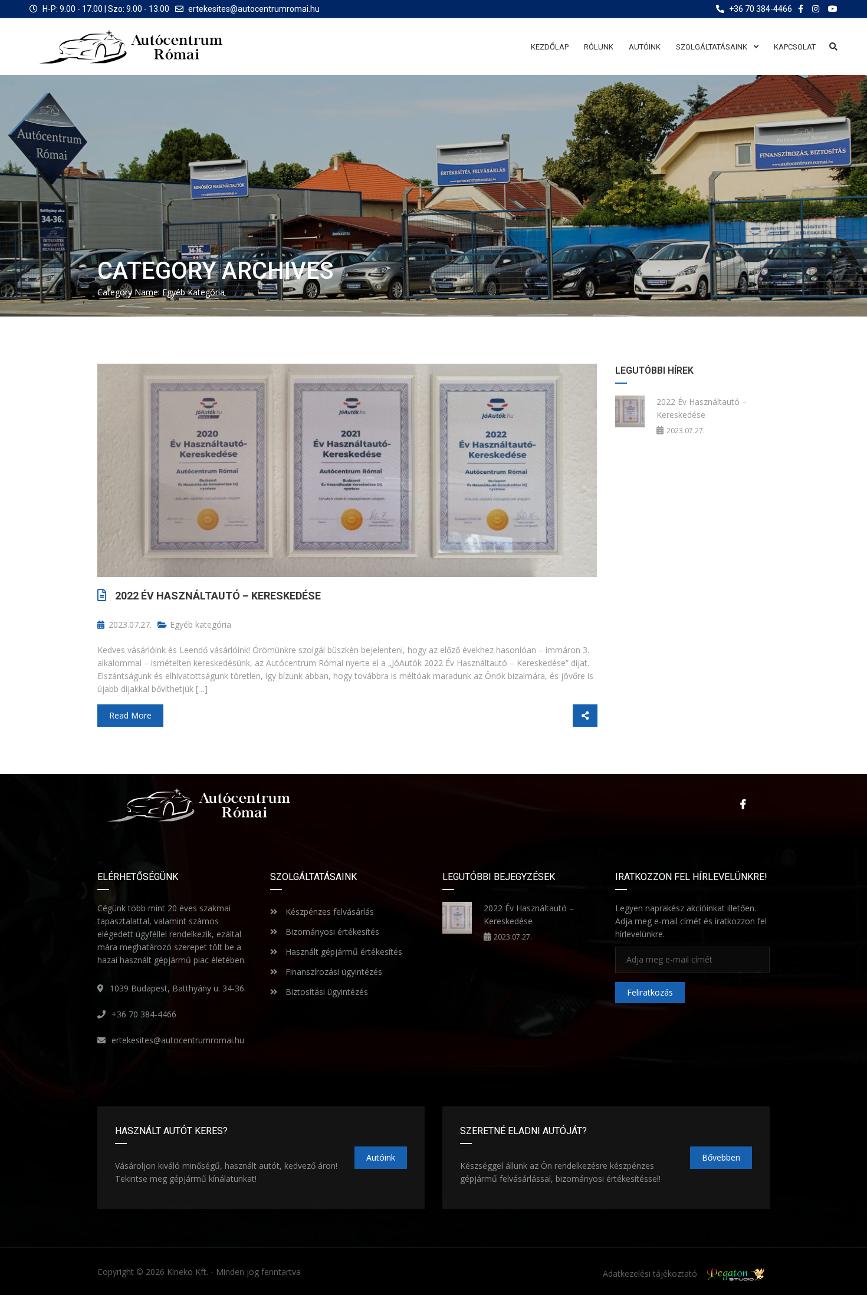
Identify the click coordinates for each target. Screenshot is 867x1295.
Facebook (740, 804)
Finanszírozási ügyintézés (332, 971)
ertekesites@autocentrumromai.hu (254, 9)
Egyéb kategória (200, 624)
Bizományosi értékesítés (331, 931)
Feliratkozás (650, 992)
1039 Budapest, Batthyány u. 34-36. (178, 988)
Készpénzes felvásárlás (328, 911)
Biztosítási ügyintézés (325, 991)
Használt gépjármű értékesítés (342, 951)
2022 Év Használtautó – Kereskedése (218, 595)
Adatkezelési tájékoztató (650, 1273)
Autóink (380, 1157)
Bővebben (721, 1157)
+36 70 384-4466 (143, 1014)
